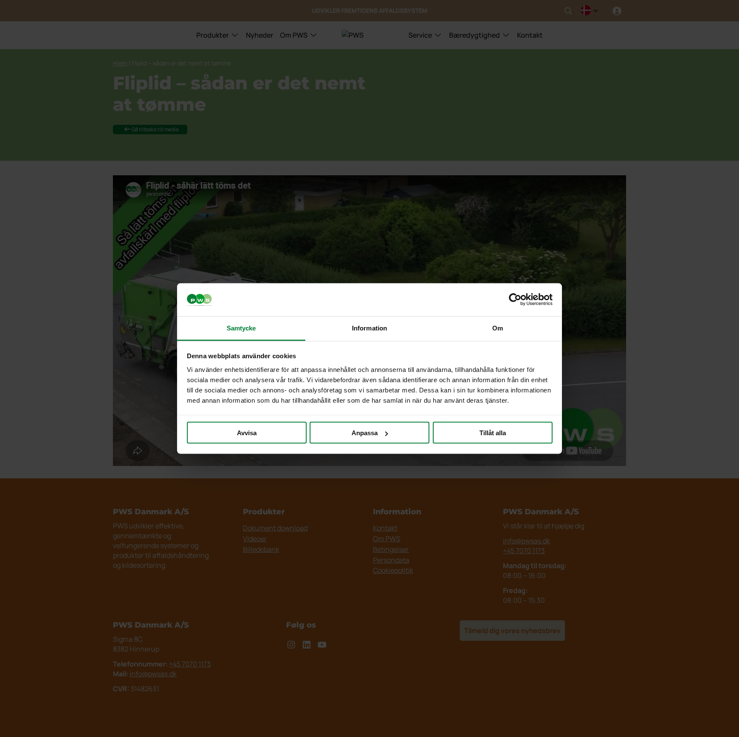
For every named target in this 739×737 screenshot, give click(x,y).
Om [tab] (497, 327)
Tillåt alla (492, 432)
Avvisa (247, 432)
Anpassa (365, 432)
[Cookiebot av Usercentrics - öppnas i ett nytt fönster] (515, 299)
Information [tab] (369, 327)
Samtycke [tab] (241, 327)
